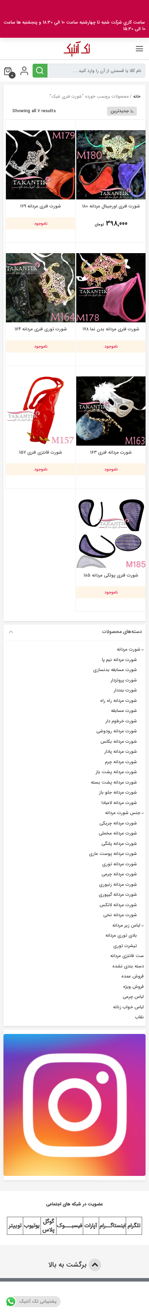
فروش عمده (132, 976)
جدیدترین (120, 111)
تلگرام (134, 1225)
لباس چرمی (133, 996)
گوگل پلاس (48, 1225)
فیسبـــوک (69, 1225)
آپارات (91, 1225)
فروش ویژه (133, 986)
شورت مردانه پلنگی (119, 843)
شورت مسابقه (124, 710)
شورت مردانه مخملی (118, 833)
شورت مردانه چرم (121, 762)
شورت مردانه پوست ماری (113, 853)
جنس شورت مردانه (122, 812)
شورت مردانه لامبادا (119, 802)
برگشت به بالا (68, 1264)
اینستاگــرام (112, 1225)
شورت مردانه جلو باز (118, 792)
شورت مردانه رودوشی (116, 731)
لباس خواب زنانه (128, 1007)
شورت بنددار (125, 690)
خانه (136, 96)
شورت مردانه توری (119, 864)
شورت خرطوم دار (121, 721)
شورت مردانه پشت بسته (114, 782)
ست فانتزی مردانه (127, 956)
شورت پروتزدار (124, 680)
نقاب (139, 1017)
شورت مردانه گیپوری (118, 894)
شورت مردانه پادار (120, 751)
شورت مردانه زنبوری (118, 884)
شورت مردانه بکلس (118, 741)
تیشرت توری (125, 945)
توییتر (15, 1225)
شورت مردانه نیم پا (119, 659)
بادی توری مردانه (121, 935)
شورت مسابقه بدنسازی (115, 669)
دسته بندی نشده (128, 966)
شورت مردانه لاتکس (118, 905)
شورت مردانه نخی (120, 915)
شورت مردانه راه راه (118, 700)
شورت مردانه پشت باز (116, 772)
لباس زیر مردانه (126, 925)
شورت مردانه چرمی (119, 874)
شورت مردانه (128, 649)
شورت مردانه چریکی (118, 823)
